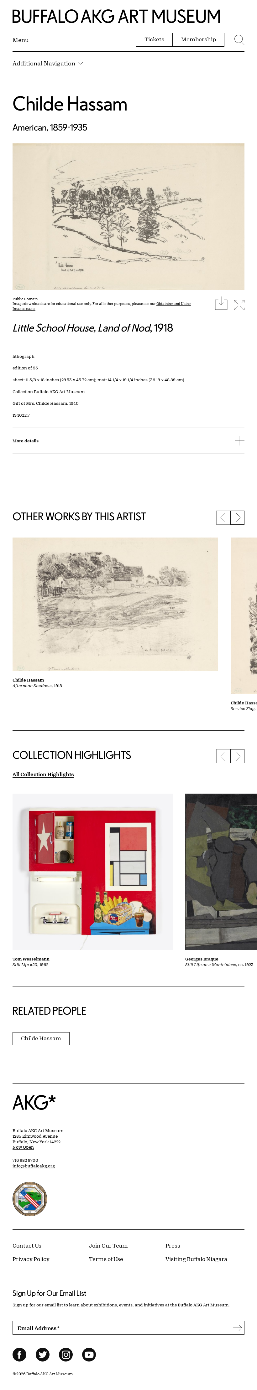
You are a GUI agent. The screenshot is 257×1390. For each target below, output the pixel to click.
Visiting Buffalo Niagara (196, 1259)
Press (172, 1245)
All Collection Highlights (43, 774)
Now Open (23, 1147)
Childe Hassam (70, 103)
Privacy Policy (31, 1259)
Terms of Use (106, 1259)
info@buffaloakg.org (34, 1165)
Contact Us (27, 1245)
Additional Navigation (44, 63)
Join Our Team (108, 1245)
